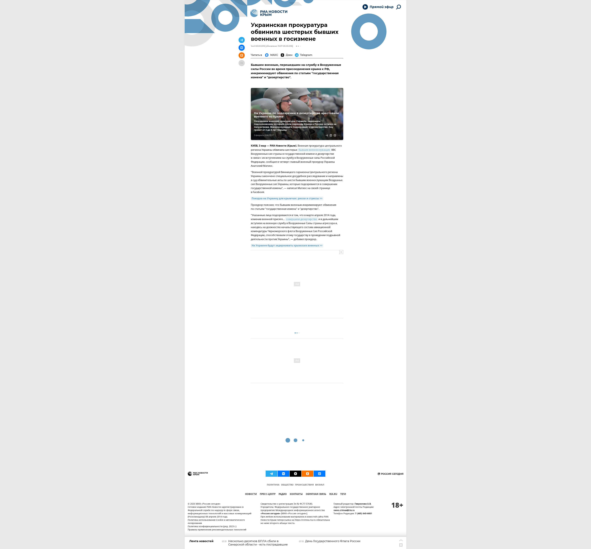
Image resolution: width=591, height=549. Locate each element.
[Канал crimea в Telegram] (271, 474)
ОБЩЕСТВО (287, 485)
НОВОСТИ (251, 494)
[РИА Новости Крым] (268, 13)
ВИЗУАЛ (319, 485)
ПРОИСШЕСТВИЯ (304, 485)
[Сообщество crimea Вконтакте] (283, 474)
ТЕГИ (343, 494)
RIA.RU (333, 494)
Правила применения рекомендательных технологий (217, 530)
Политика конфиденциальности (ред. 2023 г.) (212, 526)
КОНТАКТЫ (296, 494)
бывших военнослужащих (314, 150)
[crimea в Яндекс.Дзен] (295, 474)
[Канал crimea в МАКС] (319, 474)
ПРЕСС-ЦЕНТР (267, 494)
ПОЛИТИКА (273, 485)
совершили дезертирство (301, 219)
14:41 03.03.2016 (258, 46)
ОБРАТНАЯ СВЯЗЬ (316, 494)
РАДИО (283, 494)
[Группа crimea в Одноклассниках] (307, 474)
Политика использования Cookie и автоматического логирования (216, 521)
